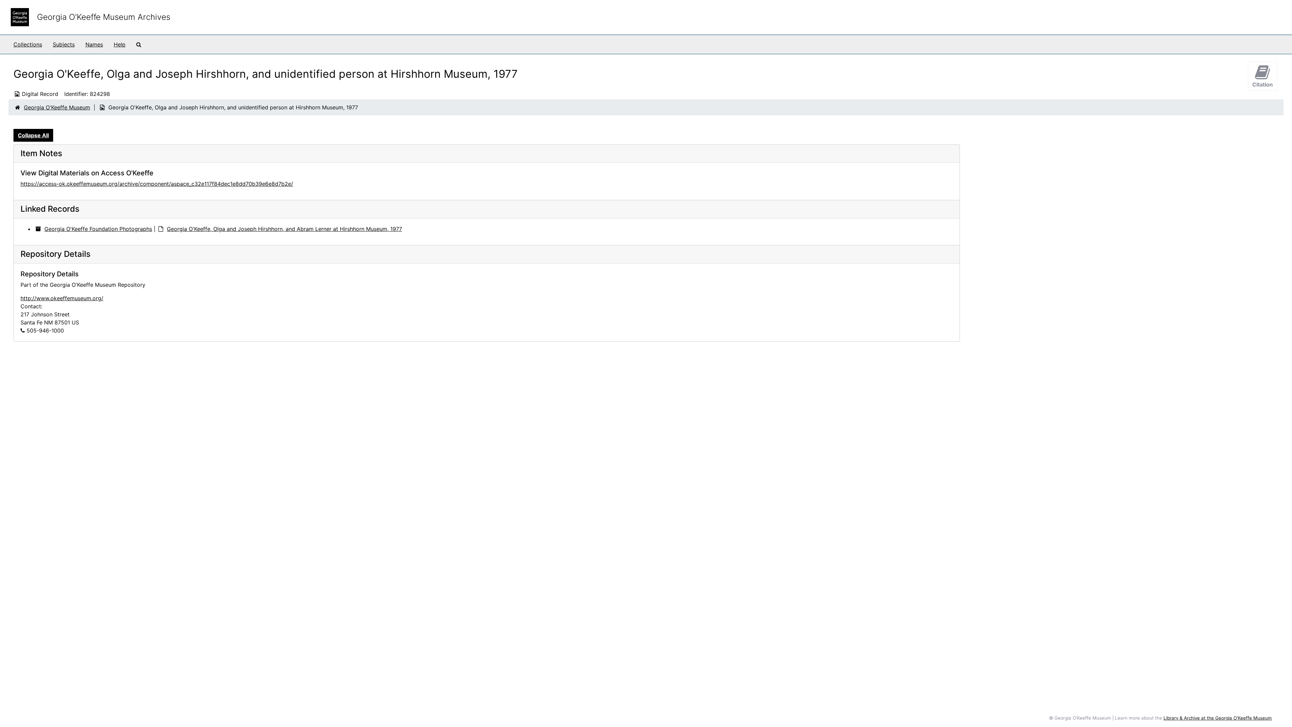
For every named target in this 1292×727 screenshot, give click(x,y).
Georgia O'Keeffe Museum (57, 107)
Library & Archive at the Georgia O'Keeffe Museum (1217, 718)
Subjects (64, 44)
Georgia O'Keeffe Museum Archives (103, 17)
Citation (1262, 84)
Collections (27, 44)
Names (94, 44)
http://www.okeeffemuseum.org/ (62, 298)
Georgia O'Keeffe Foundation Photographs (98, 229)
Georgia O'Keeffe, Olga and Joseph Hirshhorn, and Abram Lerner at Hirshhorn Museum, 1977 (284, 229)
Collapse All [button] (33, 135)
